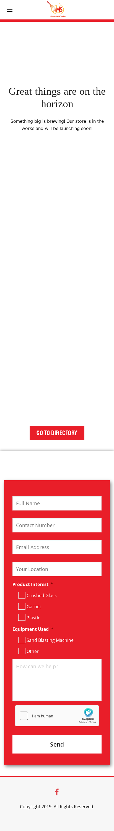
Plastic (33, 618)
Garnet (34, 607)
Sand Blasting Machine (50, 640)
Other (33, 651)
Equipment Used (32, 629)
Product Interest (32, 584)
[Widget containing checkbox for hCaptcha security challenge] (57, 715)
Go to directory (57, 433)
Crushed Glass (42, 595)
